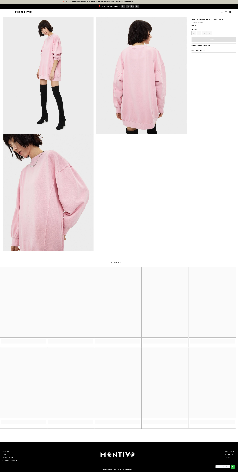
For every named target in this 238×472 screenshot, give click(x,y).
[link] (23, 340)
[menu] (7, 12)
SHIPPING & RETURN (198, 50)
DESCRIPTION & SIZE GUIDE (201, 45)
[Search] (222, 12)
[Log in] (226, 12)
